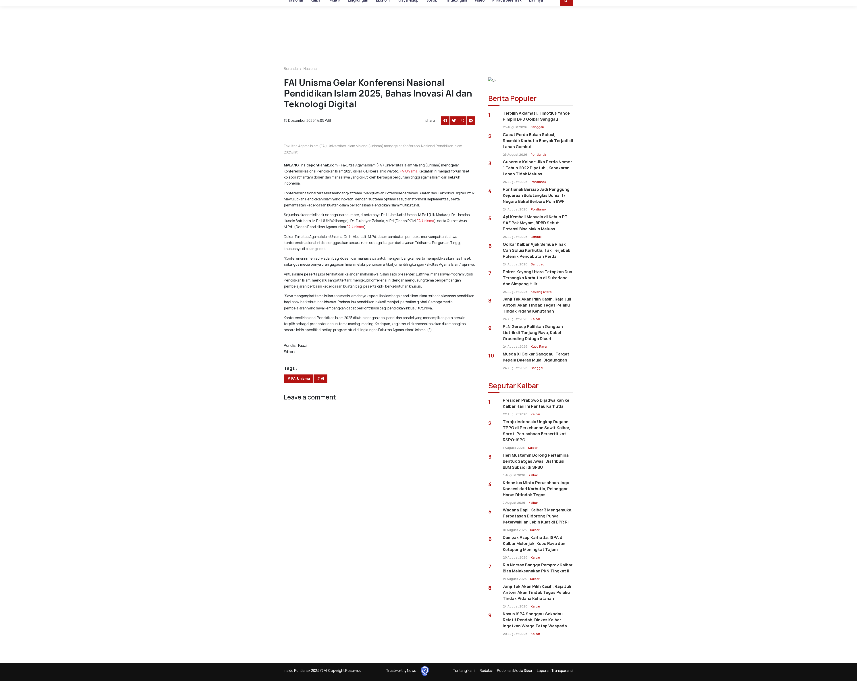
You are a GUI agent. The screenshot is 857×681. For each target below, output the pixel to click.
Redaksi (486, 670)
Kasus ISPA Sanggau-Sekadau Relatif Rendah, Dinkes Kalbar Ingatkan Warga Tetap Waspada (535, 619)
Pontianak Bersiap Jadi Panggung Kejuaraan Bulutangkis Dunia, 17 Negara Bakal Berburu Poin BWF (536, 195)
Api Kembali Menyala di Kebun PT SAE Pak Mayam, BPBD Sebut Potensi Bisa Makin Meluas (535, 222)
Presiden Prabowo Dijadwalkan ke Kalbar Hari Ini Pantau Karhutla (536, 403)
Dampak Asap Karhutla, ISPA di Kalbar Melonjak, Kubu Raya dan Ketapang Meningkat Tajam (534, 543)
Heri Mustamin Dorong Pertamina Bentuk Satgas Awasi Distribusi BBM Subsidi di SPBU (536, 461)
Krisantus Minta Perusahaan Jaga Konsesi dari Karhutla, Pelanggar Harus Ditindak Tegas (536, 488)
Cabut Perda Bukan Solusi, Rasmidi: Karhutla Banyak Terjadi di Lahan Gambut (538, 140)
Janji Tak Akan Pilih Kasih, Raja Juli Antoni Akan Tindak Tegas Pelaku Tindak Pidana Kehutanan (537, 305)
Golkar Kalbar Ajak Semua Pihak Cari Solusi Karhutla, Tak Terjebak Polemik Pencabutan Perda (536, 250)
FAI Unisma (408, 171)
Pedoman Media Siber (515, 670)
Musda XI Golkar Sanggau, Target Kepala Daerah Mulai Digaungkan (536, 357)
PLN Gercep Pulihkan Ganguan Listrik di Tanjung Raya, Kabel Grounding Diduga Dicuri (533, 332)
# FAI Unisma (298, 378)
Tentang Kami (464, 670)
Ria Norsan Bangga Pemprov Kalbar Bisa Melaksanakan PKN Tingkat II (537, 568)
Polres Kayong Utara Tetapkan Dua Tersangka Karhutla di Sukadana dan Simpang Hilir (537, 277)
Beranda (291, 68)
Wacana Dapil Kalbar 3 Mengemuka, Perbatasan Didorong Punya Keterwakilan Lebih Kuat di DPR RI (537, 516)
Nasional (310, 68)
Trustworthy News (401, 670)
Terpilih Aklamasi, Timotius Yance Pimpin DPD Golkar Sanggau (536, 116)
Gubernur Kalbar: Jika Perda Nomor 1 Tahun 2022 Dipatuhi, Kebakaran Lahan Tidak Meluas (537, 168)
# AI (320, 378)
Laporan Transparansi (555, 670)
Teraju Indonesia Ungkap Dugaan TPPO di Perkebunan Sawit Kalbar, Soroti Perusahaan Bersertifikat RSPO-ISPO (536, 430)
